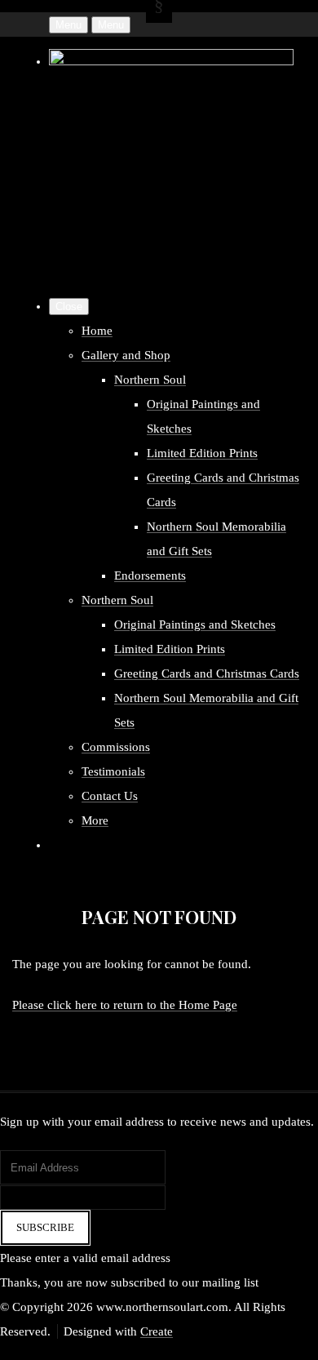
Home (97, 330)
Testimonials (113, 771)
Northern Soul (150, 379)
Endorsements (150, 575)
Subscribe (45, 1227)
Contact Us (110, 795)
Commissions (116, 746)
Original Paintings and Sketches (195, 624)
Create (156, 1331)
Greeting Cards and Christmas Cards (206, 673)
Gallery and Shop (126, 355)
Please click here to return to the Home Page (124, 1004)
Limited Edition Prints (202, 453)
